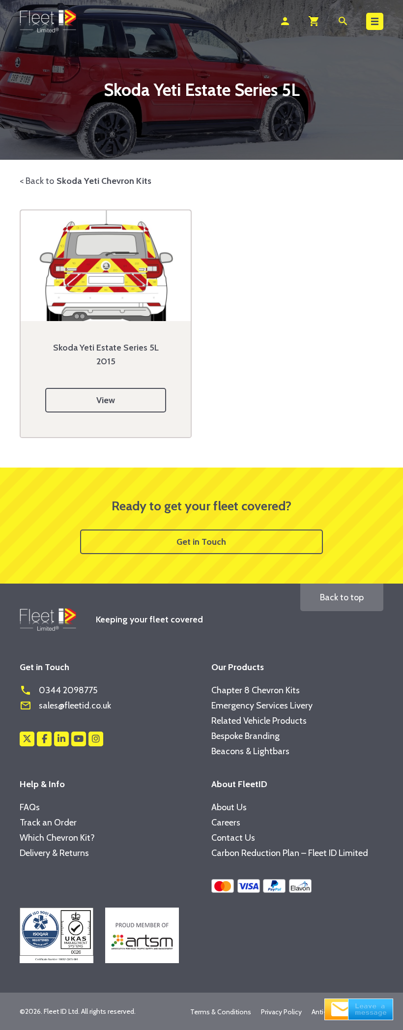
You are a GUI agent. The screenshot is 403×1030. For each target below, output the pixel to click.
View (105, 400)
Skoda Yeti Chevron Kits (104, 181)
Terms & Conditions (220, 1011)
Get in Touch (201, 541)
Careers (225, 822)
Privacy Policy (281, 1011)
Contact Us (233, 837)
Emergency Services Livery (262, 705)
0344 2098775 (58, 690)
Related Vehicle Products (259, 720)
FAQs (30, 807)
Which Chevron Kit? (57, 837)
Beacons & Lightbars (250, 751)
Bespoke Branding (245, 736)
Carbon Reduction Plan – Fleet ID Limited (289, 853)
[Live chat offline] (358, 1008)
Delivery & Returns (54, 853)
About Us (229, 807)
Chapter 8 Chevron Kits (255, 690)
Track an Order (48, 822)
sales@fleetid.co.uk (65, 705)
